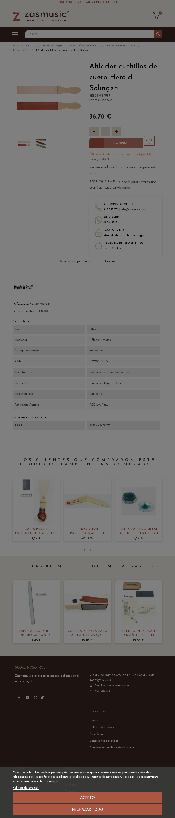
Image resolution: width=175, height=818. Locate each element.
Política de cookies (26, 787)
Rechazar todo (87, 809)
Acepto (87, 797)
